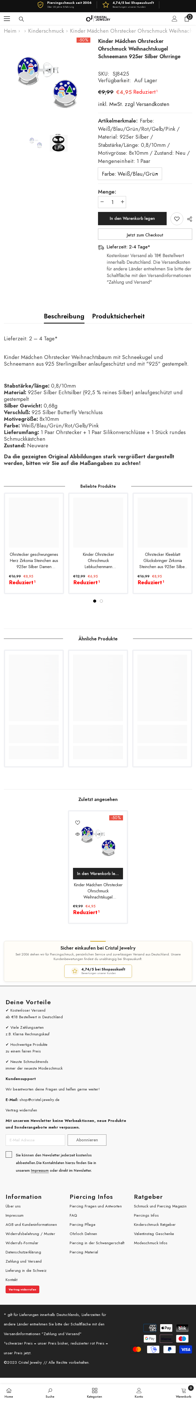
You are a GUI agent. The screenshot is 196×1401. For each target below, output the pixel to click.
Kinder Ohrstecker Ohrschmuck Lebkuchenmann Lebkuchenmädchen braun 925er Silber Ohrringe (98, 561)
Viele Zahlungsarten (27, 1027)
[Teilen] (187, 219)
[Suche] (21, 19)
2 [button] (101, 601)
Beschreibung (64, 316)
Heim (10, 31)
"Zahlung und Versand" (61, 1334)
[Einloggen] (174, 18)
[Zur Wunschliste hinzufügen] (176, 218)
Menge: (107, 191)
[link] (34, 734)
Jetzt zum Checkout (145, 235)
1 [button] (94, 601)
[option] (47, 81)
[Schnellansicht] (77, 834)
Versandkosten (151, 104)
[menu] (7, 19)
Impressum (40, 1170)
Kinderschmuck (46, 31)
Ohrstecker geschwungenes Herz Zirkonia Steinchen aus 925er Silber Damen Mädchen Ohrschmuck (34, 561)
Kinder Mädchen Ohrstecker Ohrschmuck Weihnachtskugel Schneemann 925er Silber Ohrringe (98, 891)
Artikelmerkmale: (144, 141)
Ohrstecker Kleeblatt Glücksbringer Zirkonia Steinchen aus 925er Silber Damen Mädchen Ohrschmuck (162, 561)
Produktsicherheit (118, 316)
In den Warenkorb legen (132, 218)
